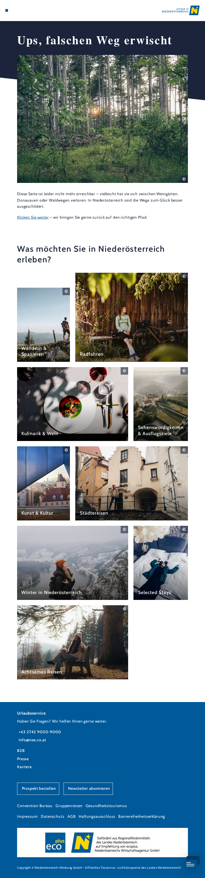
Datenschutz (53, 816)
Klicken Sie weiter (33, 217)
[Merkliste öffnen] (21, 10)
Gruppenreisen (69, 805)
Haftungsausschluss (97, 816)
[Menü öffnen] (6, 10)
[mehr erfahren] (43, 325)
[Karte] (16, 10)
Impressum (27, 816)
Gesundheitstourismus (106, 805)
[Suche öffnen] (26, 10)
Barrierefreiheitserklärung (141, 816)
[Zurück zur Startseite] (181, 10)
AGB (72, 816)
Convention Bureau (35, 805)
